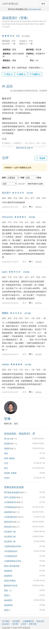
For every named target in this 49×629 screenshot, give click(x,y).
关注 (9, 74)
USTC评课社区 (10, 3)
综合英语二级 (10, 541)
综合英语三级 (10, 536)
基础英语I (8, 512)
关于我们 (6, 621)
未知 (6, 453)
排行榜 (15, 623)
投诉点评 (40, 621)
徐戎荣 (7, 443)
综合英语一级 (10, 531)
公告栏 (23, 623)
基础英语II (8, 605)
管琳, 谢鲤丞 (9, 458)
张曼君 (7, 448)
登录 (43, 3)
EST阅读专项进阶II (12, 492)
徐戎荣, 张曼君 (10, 473)
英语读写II (8, 521)
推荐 (22, 74)
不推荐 (36, 74)
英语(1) (7, 595)
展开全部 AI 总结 (23, 147)
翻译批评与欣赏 (10, 585)
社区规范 (16, 621)
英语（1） (8, 590)
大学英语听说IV (10, 516)
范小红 (7, 438)
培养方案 (32, 623)
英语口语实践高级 (11, 565)
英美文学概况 (10, 580)
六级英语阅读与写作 (12, 546)
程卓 (6, 468)
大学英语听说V (10, 502)
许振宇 (7, 477)
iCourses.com (35, 9)
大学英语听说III (10, 507)
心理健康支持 (28, 621)
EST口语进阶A (10, 497)
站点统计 (6, 623)
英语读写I (8, 526)
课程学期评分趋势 (35, 183)
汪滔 (6, 463)
